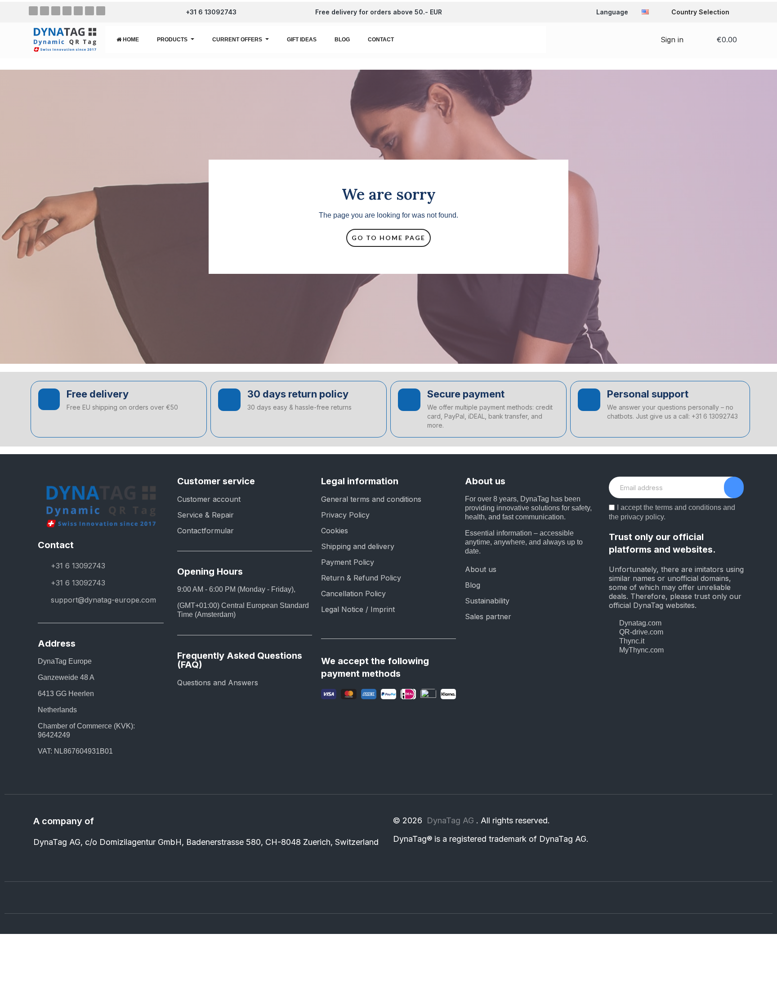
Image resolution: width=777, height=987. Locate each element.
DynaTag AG (451, 820)
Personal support (647, 394)
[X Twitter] (78, 10)
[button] (617, 39)
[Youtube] (89, 10)
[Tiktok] (100, 10)
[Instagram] (44, 10)
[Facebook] (33, 10)
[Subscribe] (734, 487)
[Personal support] (589, 400)
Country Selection (700, 12)
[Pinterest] (55, 10)
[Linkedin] (67, 10)
